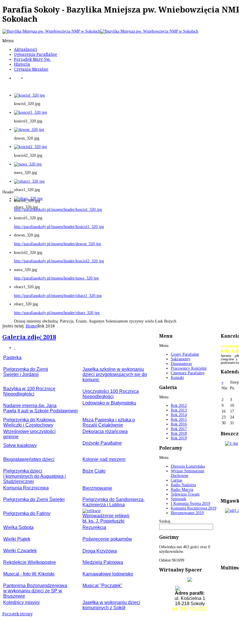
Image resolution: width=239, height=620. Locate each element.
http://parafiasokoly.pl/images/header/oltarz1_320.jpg (58, 295)
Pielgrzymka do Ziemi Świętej (34, 499)
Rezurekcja (94, 527)
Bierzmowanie (97, 488)
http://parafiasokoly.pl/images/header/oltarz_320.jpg (57, 313)
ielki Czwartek (22, 550)
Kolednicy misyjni (21, 602)
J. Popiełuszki (110, 521)
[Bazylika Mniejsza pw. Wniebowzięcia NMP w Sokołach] (100, 31)
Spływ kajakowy (20, 445)
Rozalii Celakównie (102, 425)
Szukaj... (166, 521)
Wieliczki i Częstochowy (28, 425)
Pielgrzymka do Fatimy (26, 513)
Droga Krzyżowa (99, 550)
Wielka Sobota (18, 527)
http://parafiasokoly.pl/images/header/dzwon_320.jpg (57, 244)
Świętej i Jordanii (21, 374)
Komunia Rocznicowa (26, 487)
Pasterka (12, 357)
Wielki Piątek (16, 539)
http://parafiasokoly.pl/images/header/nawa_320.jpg (56, 278)
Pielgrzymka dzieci (22, 470)
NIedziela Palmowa (102, 562)
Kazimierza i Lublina (103, 504)
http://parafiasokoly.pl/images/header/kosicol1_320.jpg (59, 227)
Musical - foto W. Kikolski (29, 573)
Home (31, 326)
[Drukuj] (14, 347)
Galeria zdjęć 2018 (29, 337)
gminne (11, 436)
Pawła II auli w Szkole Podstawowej (40, 410)
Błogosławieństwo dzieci (29, 459)
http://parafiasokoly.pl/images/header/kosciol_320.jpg (58, 209)
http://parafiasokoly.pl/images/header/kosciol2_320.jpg (59, 261)
